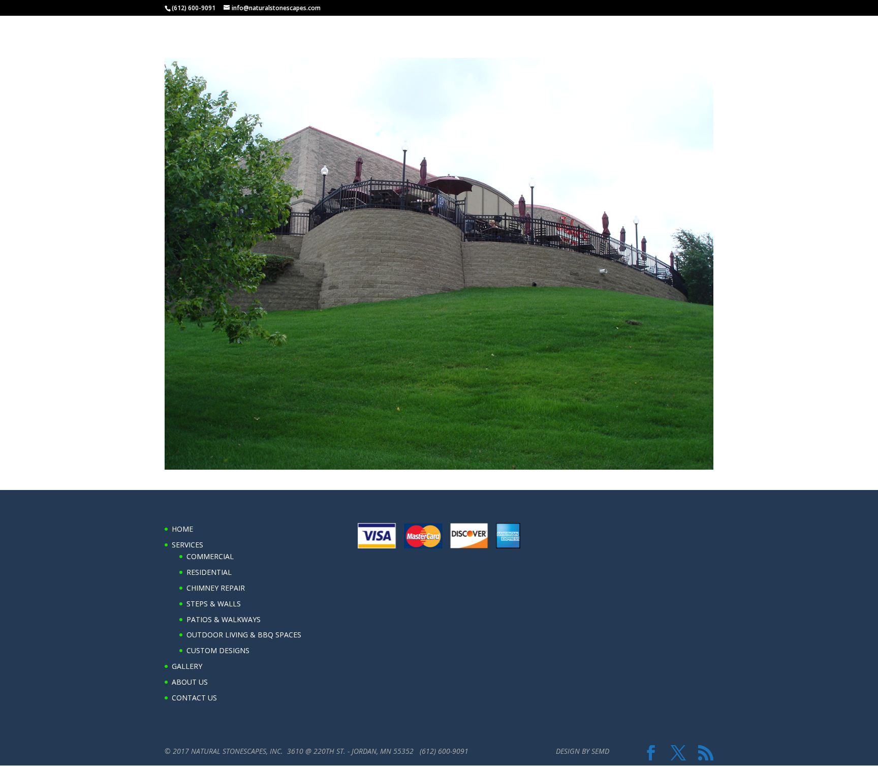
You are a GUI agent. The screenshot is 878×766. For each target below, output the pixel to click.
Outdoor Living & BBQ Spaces (243, 634)
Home (642, 26)
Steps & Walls (213, 603)
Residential (209, 572)
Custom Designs (217, 650)
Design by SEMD (582, 751)
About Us (773, 26)
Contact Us (821, 26)
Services (680, 26)
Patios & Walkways (223, 619)
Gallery (730, 26)
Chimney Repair (215, 588)
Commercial (210, 556)
